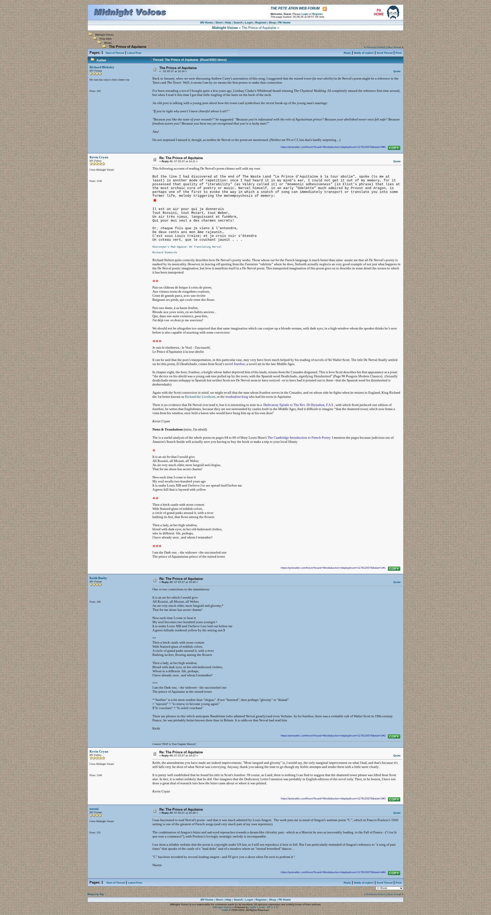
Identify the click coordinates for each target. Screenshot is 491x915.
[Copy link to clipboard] (394, 148)
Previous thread (375, 47)
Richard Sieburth (164, 252)
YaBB (224, 910)
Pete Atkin (106, 38)
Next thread (394, 47)
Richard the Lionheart (200, 397)
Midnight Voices (104, 34)
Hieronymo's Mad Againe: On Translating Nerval (186, 247)
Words (107, 42)
